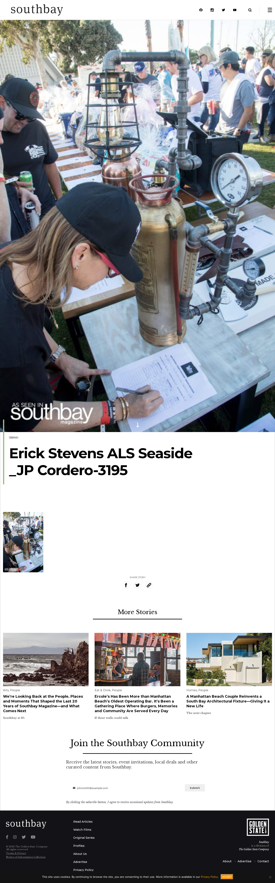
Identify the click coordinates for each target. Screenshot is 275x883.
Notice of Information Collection (25, 857)
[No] (270, 877)
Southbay (264, 842)
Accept (227, 877)
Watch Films (82, 829)
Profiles (79, 846)
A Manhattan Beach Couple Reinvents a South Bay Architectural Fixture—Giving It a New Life (228, 701)
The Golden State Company (254, 849)
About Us (80, 854)
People (15, 690)
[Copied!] (149, 585)
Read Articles (83, 821)
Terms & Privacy (16, 853)
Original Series (84, 838)
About (227, 861)
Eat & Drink (103, 690)
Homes (191, 690)
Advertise (80, 862)
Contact (263, 861)
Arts (6, 690)
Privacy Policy (83, 870)
